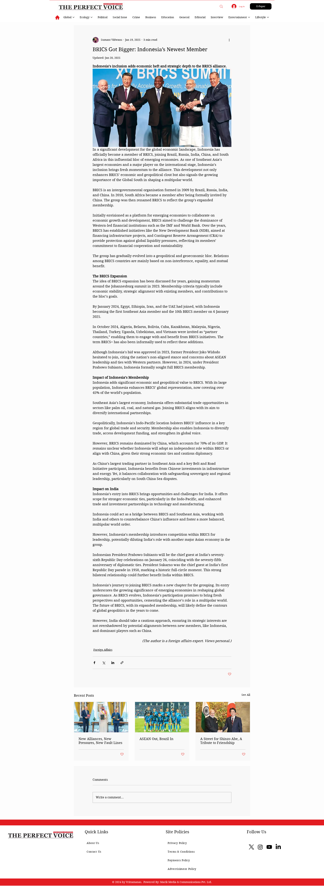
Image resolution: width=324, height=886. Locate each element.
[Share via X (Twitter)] (103, 662)
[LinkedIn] (278, 847)
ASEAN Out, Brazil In (156, 739)
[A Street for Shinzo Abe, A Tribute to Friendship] (223, 717)
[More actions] (229, 40)
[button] (221, 6)
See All (246, 694)
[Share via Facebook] (94, 662)
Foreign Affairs (102, 649)
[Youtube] (269, 847)
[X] (251, 847)
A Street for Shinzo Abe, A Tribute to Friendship (221, 741)
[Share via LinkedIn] (113, 662)
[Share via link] (122, 662)
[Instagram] (260, 847)
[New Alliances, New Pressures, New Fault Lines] (101, 717)
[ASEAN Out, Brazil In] (162, 717)
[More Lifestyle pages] (268, 17)
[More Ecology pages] (91, 17)
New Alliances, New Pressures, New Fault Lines (100, 741)
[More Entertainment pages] (249, 17)
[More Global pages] (73, 17)
